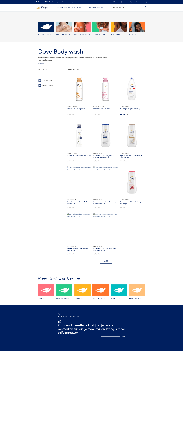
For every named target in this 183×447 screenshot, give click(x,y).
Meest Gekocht (61, 298)
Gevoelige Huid (134, 298)
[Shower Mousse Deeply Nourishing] (79, 135)
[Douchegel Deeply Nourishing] (132, 89)
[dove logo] (42, 7)
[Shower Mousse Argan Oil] (79, 89)
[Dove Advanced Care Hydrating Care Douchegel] (105, 228)
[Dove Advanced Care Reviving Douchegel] (132, 182)
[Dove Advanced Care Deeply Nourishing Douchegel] (105, 135)
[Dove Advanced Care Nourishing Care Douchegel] (105, 182)
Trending (77, 298)
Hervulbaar (114, 298)
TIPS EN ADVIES (94, 7)
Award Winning (97, 298)
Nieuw (40, 298)
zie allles (106, 261)
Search (145, 7)
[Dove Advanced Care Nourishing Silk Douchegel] (132, 135)
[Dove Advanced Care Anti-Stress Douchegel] (79, 182)
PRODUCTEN (62, 7)
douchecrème (47, 80)
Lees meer (41, 63)
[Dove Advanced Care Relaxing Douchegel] (79, 228)
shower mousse (47, 85)
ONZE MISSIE (77, 7)
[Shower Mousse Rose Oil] (105, 89)
